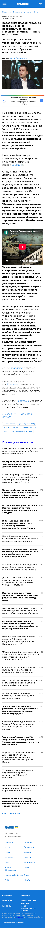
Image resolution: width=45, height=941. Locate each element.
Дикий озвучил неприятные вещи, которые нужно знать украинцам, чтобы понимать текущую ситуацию (17, 581)
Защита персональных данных (28, 908)
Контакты (7, 906)
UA (40, 4)
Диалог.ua (19, 917)
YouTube (17, 165)
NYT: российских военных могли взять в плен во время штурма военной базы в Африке (20, 682)
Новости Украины (29, 428)
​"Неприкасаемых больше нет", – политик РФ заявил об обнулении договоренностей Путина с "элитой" (19, 640)
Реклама (25, 896)
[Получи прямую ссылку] (23, 165)
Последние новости (17, 442)
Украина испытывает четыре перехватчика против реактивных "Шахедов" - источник (18, 774)
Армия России (9, 424)
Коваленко (16, 368)
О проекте (7, 896)
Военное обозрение (16, 16)
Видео (6, 432)
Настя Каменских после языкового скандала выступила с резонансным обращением (20, 538)
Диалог (4, 16)
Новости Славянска (11, 428)
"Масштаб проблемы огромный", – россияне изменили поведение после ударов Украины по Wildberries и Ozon (20, 655)
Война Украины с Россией (22, 432)
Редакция (7, 901)
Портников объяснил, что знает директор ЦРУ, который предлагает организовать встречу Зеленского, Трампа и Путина (19, 757)
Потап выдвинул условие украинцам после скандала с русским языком (18, 695)
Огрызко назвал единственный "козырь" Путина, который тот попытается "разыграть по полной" (19, 725)
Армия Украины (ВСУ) (26, 424)
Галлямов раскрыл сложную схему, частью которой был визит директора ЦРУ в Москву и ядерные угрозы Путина (20, 478)
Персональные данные (28, 902)
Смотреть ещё (11, 813)
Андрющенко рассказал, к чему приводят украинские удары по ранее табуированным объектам (20, 610)
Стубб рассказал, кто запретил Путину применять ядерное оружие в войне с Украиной (18, 669)
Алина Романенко (18, 58)
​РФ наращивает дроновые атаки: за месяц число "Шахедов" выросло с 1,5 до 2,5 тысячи (20, 788)
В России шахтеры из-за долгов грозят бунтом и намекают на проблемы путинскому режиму (19, 567)
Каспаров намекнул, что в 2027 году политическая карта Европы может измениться (20, 451)
